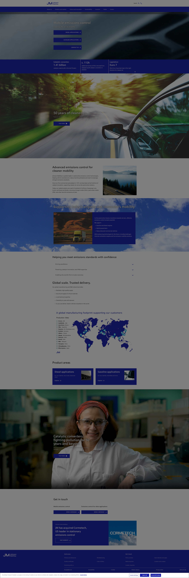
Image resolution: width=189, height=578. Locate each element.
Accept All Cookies (155, 575)
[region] (94, 575)
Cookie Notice (83, 574)
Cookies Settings (134, 575)
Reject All (144, 575)
